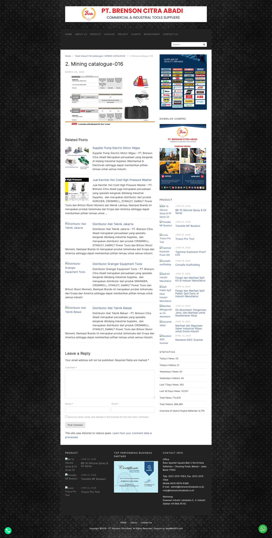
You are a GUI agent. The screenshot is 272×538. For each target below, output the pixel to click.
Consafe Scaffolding (187, 264)
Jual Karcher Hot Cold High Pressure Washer (122, 180)
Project (123, 34)
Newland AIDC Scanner (189, 339)
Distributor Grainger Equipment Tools (117, 264)
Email (115, 403)
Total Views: (166, 397)
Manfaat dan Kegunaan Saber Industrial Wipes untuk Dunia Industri (189, 328)
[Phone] (8, 530)
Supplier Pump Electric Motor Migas (116, 148)
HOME (68, 34)
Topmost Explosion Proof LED (190, 253)
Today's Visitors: (168, 365)
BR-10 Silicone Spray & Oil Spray (190, 211)
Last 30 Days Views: (170, 391)
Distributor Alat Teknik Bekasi (112, 308)
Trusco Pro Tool (184, 238)
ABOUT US (81, 34)
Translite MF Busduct (187, 225)
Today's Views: (168, 358)
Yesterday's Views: (169, 371)
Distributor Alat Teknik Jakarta (113, 224)
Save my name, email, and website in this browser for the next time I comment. (108, 417)
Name (69, 403)
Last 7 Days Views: (170, 384)
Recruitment (152, 34)
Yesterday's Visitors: (170, 378)
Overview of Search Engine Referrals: (179, 410)
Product (95, 34)
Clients (136, 34)
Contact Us (170, 34)
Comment (71, 367)
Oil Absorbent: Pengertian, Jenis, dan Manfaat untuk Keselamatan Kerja (191, 312)
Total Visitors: (167, 404)
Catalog (109, 34)
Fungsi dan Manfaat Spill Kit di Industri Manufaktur (190, 279)
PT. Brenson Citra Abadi (120, 528)
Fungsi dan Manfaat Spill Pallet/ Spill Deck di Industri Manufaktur (189, 293)
